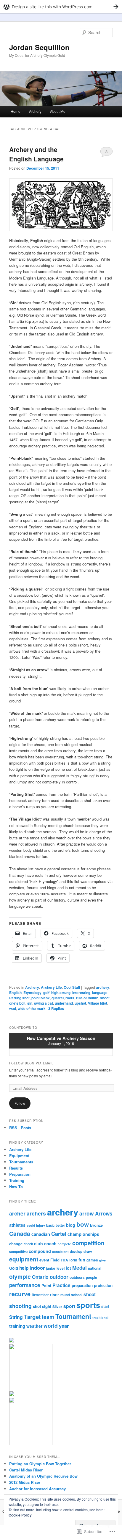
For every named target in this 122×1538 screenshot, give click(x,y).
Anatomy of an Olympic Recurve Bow (43, 1476)
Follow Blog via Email (31, 1063)
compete (64, 1244)
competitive (18, 1251)
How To (16, 1186)
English (15, 992)
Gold (13, 1268)
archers (36, 1213)
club (38, 1243)
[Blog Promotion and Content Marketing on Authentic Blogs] (11, 1394)
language (99, 992)
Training (16, 1180)
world (51, 1325)
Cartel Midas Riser (26, 1470)
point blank (40, 997)
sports (88, 1304)
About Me (57, 111)
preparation (82, 1285)
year (64, 1325)
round (65, 1294)
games (92, 1260)
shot (37, 1306)
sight (46, 1306)
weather (34, 1326)
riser (54, 1294)
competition (88, 1243)
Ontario (40, 1277)
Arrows (104, 1213)
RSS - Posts (20, 1127)
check (28, 1243)
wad (12, 1008)
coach (50, 1243)
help (23, 1268)
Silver (57, 1306)
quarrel (58, 997)
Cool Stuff (72, 987)
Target (32, 1317)
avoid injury (36, 1225)
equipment (23, 1259)
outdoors (77, 1277)
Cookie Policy (20, 1515)
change (16, 1243)
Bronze (96, 1225)
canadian (40, 1234)
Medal (79, 1267)
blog (70, 1225)
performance (24, 1285)
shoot (90, 1294)
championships (83, 1234)
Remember (40, 1294)
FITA (64, 1260)
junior (50, 1268)
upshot (80, 1003)
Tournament (73, 1316)
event (44, 1260)
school (76, 1294)
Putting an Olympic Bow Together (40, 1463)
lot (68, 1268)
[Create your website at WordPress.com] (61, 6)
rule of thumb (87, 997)
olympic (20, 1276)
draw (88, 1251)
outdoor (59, 1276)
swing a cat (43, 1003)
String (16, 1317)
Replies (56, 1008)
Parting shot (19, 997)
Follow (20, 1103)
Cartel (58, 1234)
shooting (20, 1305)
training (17, 1326)
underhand (64, 1003)
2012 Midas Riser (24, 1482)
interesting (81, 992)
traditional (100, 1317)
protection (103, 1285)
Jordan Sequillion (39, 47)
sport (69, 1306)
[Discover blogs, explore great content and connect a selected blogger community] (11, 1347)
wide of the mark (32, 1008)
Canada (19, 1233)
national (94, 1268)
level (61, 1268)
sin (29, 1003)
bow (82, 1224)
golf (46, 992)
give (102, 1260)
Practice (61, 1285)
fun (81, 1260)
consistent (60, 1251)
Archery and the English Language (36, 154)
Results (16, 1168)
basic (50, 1225)
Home (15, 111)
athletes (17, 1225)
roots (69, 997)
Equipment (19, 1155)
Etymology (32, 992)
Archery (35, 111)
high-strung (60, 992)
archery (102, 987)
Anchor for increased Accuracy (37, 1488)
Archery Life (51, 987)
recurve (19, 1294)
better (60, 1225)
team (48, 1316)
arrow (86, 1213)
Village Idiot (97, 1003)
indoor (37, 1267)
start (105, 1306)
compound (40, 1251)
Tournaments (21, 1162)
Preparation (19, 1174)
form (73, 1260)
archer (17, 1213)
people (91, 1277)
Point (46, 1285)
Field (55, 1260)
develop (76, 1251)
